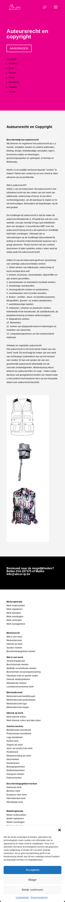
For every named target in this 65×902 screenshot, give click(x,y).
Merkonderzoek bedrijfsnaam (20, 696)
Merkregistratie (14, 601)
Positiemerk (12, 752)
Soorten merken (14, 647)
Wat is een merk (14, 636)
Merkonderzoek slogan (17, 707)
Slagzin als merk (14, 744)
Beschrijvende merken (17, 664)
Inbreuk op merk (14, 644)
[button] (59, 830)
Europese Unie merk (16, 794)
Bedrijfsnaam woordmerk (18, 730)
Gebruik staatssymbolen (18, 679)
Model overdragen (15, 822)
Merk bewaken (13, 613)
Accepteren (32, 869)
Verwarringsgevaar (15, 661)
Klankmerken (13, 763)
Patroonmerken (14, 777)
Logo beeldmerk (14, 737)
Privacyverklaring (39, 897)
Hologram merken (15, 774)
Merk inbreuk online (16, 717)
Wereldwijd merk (14, 802)
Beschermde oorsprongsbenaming (23, 672)
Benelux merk (13, 791)
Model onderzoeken (16, 815)
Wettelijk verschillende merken (21, 668)
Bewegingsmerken (15, 766)
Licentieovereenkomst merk (20, 686)
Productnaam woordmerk (18, 733)
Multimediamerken (15, 770)
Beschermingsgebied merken (20, 651)
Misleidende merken (16, 683)
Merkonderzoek (14, 640)
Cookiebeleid (22, 897)
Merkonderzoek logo (16, 703)
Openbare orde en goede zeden (22, 675)
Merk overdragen (14, 616)
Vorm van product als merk (19, 748)
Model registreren (15, 818)
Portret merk (12, 741)
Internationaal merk (15, 798)
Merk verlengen (14, 620)
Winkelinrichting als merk (18, 755)
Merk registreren (14, 609)
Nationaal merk (13, 787)
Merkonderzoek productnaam (20, 700)
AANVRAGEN (19, 48)
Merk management (15, 624)
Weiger (32, 879)
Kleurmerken (12, 759)
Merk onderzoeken (15, 605)
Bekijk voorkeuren (32, 889)
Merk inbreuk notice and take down (23, 720)
